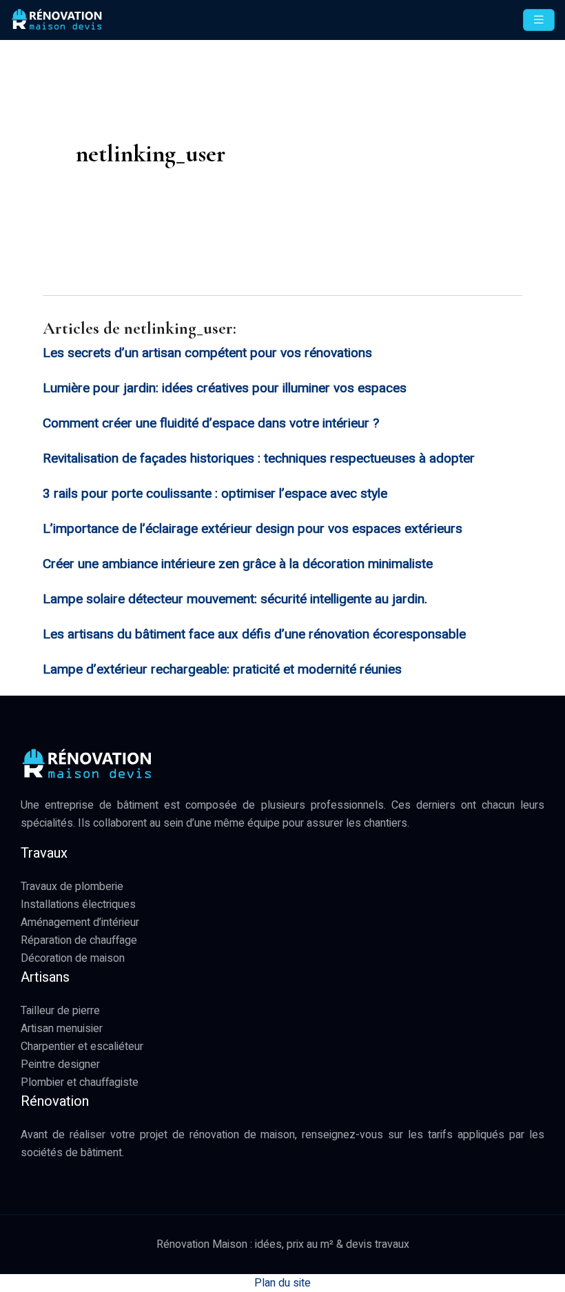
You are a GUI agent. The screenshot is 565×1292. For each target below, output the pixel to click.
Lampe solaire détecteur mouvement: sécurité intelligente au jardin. (235, 599)
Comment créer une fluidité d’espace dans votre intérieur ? (211, 423)
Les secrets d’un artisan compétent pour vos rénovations (207, 353)
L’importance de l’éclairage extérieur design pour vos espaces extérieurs (252, 528)
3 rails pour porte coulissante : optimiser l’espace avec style (215, 493)
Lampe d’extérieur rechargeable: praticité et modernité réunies (222, 669)
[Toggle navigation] (539, 20)
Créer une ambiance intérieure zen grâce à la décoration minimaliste (238, 564)
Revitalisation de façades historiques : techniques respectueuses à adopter (259, 458)
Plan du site (282, 1283)
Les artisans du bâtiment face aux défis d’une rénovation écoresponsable (254, 634)
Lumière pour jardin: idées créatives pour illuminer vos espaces (225, 388)
